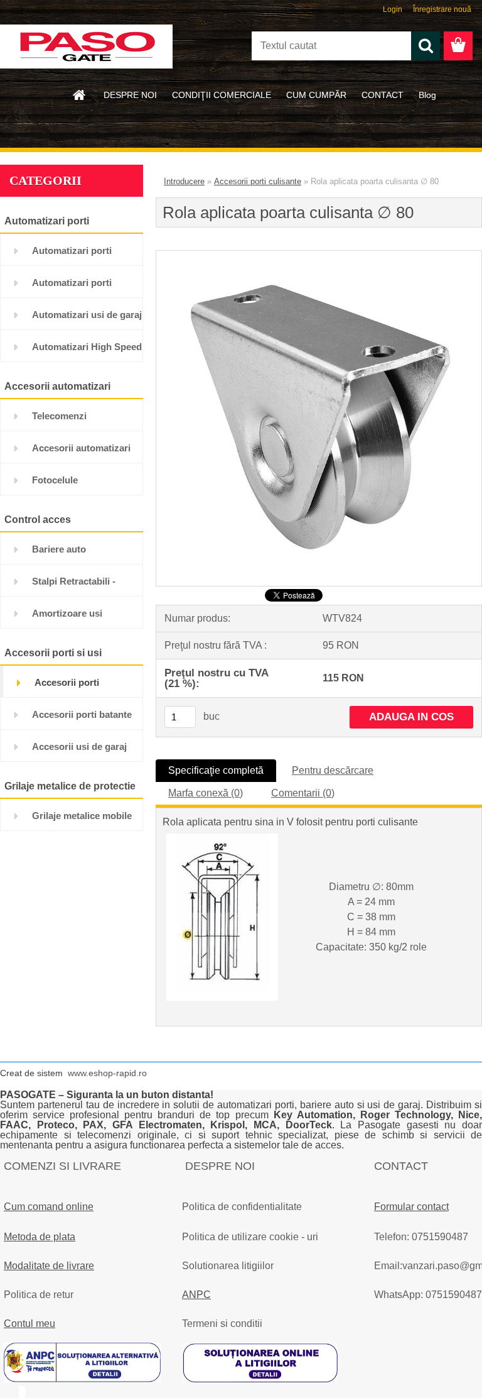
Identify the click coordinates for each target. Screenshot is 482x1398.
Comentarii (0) (303, 793)
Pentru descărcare (332, 770)
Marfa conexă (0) (205, 793)
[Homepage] (79, 94)
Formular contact (411, 1206)
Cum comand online (49, 1206)
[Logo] (86, 46)
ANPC (196, 1294)
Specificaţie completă (216, 770)
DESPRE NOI (130, 95)
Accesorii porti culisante (257, 181)
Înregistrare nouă (442, 9)
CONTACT (383, 95)
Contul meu (29, 1323)
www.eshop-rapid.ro (107, 1073)
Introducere (184, 181)
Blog (427, 95)
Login (392, 9)
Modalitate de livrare (49, 1265)
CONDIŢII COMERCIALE (221, 95)
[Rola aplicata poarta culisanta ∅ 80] (318, 255)
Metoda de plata (39, 1236)
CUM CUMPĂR (316, 95)
